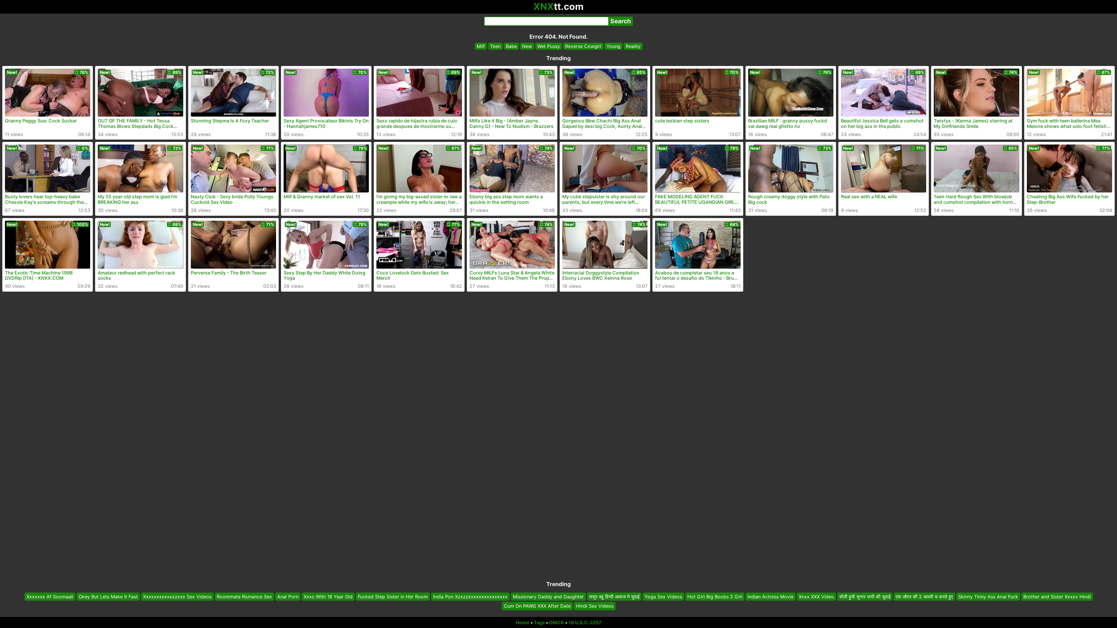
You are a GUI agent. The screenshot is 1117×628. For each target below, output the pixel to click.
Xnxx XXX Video (816, 597)
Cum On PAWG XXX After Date (537, 606)
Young (613, 46)
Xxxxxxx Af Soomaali (49, 597)
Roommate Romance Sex (244, 597)
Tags (539, 622)
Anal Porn (287, 597)
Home (522, 622)
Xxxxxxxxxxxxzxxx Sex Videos (177, 597)
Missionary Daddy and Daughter (548, 597)
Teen (495, 46)
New (527, 46)
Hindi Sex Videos (594, 606)
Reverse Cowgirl (583, 46)
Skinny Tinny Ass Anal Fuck (988, 597)
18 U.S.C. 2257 (585, 622)
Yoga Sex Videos (663, 597)
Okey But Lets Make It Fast (108, 597)
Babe (511, 46)
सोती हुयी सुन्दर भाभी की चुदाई (864, 597)
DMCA (556, 622)
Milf (481, 46)
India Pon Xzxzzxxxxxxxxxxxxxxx (470, 597)
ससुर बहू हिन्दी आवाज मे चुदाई (614, 597)
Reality (633, 46)
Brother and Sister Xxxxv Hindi (1057, 597)
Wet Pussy (548, 46)
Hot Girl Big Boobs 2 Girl (714, 597)
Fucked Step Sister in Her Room (393, 597)
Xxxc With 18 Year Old (328, 597)
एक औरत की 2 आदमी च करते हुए (924, 597)
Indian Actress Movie (771, 597)
